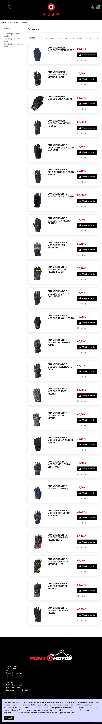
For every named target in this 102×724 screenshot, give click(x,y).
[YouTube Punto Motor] (57, 14)
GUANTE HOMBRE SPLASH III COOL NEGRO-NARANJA (61, 147)
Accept (9, 718)
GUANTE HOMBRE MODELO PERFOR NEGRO (57, 391)
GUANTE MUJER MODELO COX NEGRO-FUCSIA (59, 123)
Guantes (6, 29)
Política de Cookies (13, 687)
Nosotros (9, 675)
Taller (8, 671)
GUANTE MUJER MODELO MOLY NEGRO (60, 97)
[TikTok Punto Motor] (53, 14)
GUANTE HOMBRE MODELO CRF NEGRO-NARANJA (59, 513)
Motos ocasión (11, 666)
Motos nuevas (11, 668)
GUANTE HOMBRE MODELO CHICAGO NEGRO (58, 586)
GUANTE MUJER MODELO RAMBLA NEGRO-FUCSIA (57, 74)
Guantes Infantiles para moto (13, 45)
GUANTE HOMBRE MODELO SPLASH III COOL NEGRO (58, 293)
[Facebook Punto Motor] (44, 14)
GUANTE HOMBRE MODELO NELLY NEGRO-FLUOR (61, 440)
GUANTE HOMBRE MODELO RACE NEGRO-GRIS (60, 367)
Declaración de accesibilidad (17, 690)
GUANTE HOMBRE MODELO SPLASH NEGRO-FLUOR (57, 269)
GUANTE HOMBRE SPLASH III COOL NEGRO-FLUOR (61, 172)
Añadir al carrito (88, 55)
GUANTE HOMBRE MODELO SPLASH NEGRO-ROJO (57, 245)
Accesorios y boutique (14, 673)
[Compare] (82, 60)
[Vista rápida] (85, 60)
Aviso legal (10, 682)
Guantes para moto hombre (12, 35)
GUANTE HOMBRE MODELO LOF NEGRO (59, 487)
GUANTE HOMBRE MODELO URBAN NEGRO (61, 195)
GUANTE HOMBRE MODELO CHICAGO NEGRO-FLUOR (58, 561)
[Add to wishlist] (79, 60)
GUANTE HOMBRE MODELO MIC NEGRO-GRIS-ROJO (59, 464)
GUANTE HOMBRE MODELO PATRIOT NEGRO (57, 415)
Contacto (9, 677)
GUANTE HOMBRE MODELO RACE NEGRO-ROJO (60, 342)
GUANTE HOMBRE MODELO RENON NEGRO (61, 317)
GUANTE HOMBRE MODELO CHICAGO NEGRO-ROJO (58, 537)
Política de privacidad (14, 685)
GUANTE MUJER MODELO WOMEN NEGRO (61, 49)
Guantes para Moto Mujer (12, 40)
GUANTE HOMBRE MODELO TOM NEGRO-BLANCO (59, 220)
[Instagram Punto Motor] (48, 14)
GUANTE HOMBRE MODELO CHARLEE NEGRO (58, 610)
